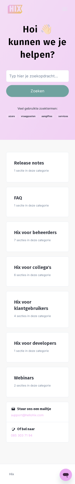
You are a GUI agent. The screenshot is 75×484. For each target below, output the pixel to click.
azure (11, 116)
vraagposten (28, 116)
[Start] (15, 9)
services (63, 116)
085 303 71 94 (21, 435)
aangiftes (47, 116)
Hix (11, 474)
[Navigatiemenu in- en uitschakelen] (65, 9)
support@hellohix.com (27, 415)
